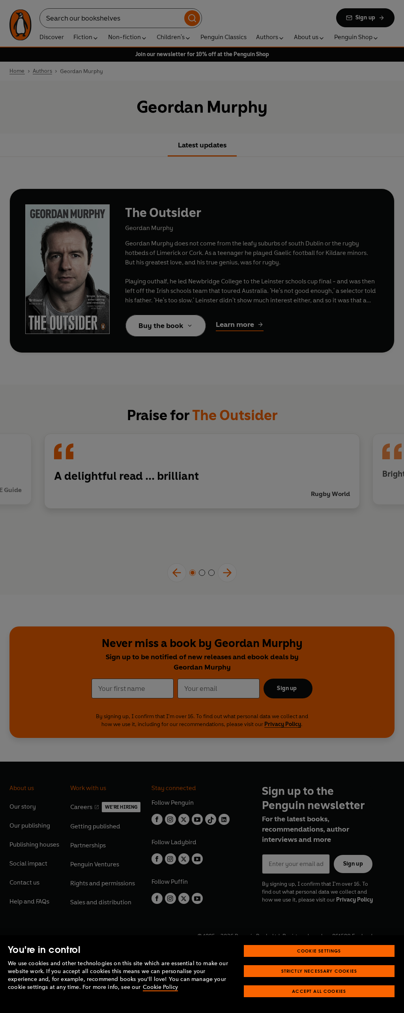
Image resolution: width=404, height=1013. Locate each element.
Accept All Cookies (319, 991)
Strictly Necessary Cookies (319, 971)
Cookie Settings (319, 951)
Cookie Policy (160, 987)
